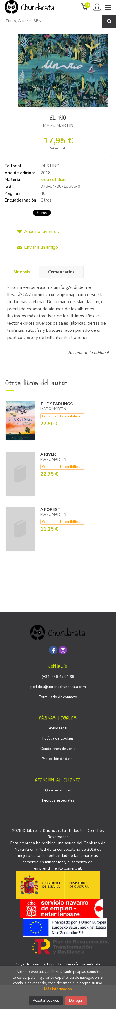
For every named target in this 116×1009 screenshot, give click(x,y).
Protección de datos (58, 758)
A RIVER (48, 454)
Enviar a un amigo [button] (40, 247)
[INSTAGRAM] (63, 650)
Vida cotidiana (54, 179)
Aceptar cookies (46, 1000)
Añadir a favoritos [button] (41, 231)
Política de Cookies (58, 738)
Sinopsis (21, 272)
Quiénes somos (58, 790)
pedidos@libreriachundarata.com (58, 686)
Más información (58, 989)
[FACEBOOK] (53, 650)
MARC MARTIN (58, 125)
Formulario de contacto (58, 697)
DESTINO (50, 166)
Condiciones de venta (58, 748)
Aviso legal (58, 728)
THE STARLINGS (56, 404)
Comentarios (61, 272)
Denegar (76, 1000)
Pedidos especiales (58, 800)
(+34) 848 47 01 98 (58, 676)
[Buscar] (109, 21)
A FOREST (50, 509)
